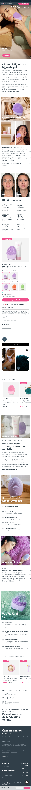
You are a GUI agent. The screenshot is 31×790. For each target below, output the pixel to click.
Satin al (27, 787)
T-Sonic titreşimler (9, 694)
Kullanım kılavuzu (6, 328)
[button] (27, 782)
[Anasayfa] (15, 7)
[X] (23, 772)
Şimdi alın (6, 55)
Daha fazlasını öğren (9, 469)
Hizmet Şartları (14, 752)
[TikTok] (23, 779)
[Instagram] (23, 768)
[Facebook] (27, 768)
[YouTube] (27, 772)
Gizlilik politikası (5, 752)
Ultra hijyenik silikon (9, 698)
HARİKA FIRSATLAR (23, 3)
